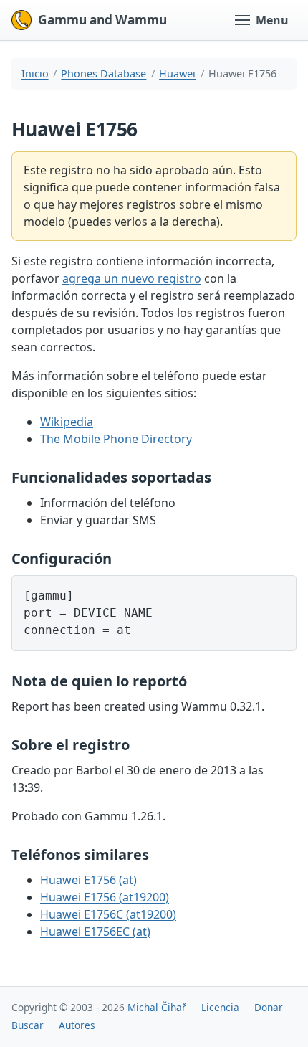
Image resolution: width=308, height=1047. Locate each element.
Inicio (35, 73)
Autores (77, 1025)
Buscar (27, 1025)
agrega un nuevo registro (131, 278)
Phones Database (103, 73)
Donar (268, 1007)
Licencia (220, 1007)
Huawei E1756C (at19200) (108, 914)
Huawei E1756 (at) (88, 880)
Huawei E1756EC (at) (95, 931)
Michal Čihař (156, 1007)
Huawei (177, 73)
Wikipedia (66, 422)
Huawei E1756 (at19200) (104, 897)
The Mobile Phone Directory (116, 439)
